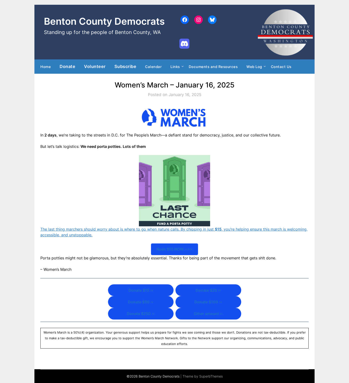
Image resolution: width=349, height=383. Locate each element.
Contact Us (281, 66)
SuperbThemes (211, 376)
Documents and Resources (213, 66)
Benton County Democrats (104, 21)
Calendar (153, 66)
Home (45, 66)
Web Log (254, 66)
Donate (67, 66)
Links (175, 66)
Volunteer (95, 66)
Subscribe (125, 66)
